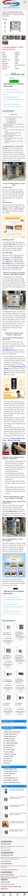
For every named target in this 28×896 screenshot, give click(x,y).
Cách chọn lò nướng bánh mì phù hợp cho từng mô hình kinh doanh (16, 789)
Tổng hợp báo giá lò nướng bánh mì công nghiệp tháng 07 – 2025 (17, 830)
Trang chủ (4, 11)
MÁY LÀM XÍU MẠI (7, 760)
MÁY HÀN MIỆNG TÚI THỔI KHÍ (10, 780)
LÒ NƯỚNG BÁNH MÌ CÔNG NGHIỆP (11, 732)
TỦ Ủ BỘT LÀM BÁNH (8, 752)
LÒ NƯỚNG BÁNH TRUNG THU (10, 778)
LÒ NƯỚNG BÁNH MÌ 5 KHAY (10, 769)
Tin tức (5, 786)
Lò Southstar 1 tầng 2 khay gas (12, 104)
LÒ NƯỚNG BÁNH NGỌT (9, 738)
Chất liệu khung (10, 118)
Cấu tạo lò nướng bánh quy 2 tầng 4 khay (12, 117)
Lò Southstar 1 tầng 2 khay (11, 97)
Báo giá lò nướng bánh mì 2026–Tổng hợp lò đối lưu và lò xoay (17, 814)
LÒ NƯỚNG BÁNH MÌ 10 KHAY (10, 771)
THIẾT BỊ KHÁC (6, 763)
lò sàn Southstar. (20, 403)
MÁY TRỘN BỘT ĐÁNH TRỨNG (10, 743)
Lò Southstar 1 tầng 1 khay (11, 89)
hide (16, 114)
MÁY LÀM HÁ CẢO (7, 758)
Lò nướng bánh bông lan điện (16, 429)
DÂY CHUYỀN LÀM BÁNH (13, 11)
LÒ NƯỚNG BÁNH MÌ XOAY (9, 736)
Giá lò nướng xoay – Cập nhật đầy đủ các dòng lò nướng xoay (17, 797)
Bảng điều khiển (11, 122)
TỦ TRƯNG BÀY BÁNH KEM (9, 754)
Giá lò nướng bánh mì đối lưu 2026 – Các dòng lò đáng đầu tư (17, 806)
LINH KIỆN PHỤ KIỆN (8, 756)
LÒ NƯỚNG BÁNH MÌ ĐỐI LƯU (10, 734)
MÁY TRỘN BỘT (7, 775)
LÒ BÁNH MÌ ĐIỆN (7, 729)
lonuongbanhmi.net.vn (9, 350)
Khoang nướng (10, 119)
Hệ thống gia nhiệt (11, 121)
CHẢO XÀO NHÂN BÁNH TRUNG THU (11, 782)
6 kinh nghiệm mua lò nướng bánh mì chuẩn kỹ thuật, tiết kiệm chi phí (17, 822)
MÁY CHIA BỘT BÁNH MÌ (9, 745)
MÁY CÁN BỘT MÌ (7, 747)
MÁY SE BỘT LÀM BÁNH (9, 749)
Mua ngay (15, 81)
